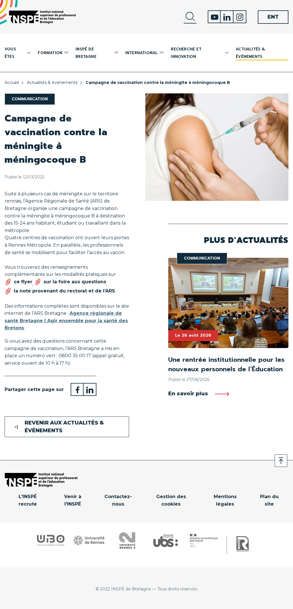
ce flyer (23, 281)
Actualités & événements (250, 52)
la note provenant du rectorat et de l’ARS (64, 291)
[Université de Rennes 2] (127, 540)
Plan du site (269, 500)
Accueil (12, 82)
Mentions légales (225, 500)
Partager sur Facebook (77, 389)
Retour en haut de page (281, 460)
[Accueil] (42, 17)
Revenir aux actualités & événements (64, 427)
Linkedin (227, 16)
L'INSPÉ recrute (28, 500)
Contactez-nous (118, 500)
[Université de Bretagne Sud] (165, 540)
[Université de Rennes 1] (89, 540)
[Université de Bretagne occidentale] (51, 540)
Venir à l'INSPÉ (72, 500)
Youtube (214, 16)
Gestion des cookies (171, 500)
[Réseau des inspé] (242, 544)
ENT (273, 17)
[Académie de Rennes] (204, 540)
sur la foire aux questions (74, 281)
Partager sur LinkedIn (90, 389)
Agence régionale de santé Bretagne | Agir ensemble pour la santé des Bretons (66, 321)
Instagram (239, 16)
